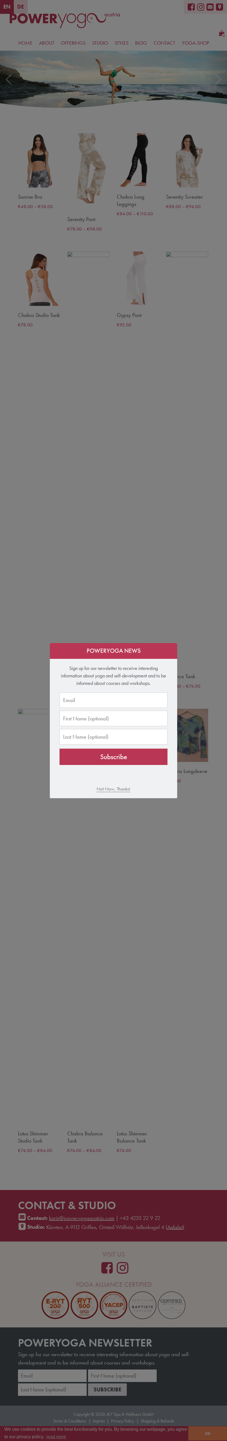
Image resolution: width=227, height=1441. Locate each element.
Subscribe (113, 756)
